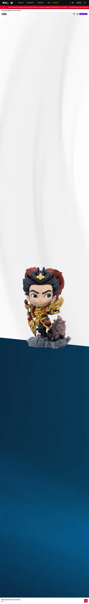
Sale (49, 2)
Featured (40, 2)
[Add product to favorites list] (74, 14)
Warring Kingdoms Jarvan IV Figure (11, 599)
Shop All (21, 2)
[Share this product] (77, 14)
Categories (29, 2)
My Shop (55, 2)
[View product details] (86, 601)
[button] (85, 2)
